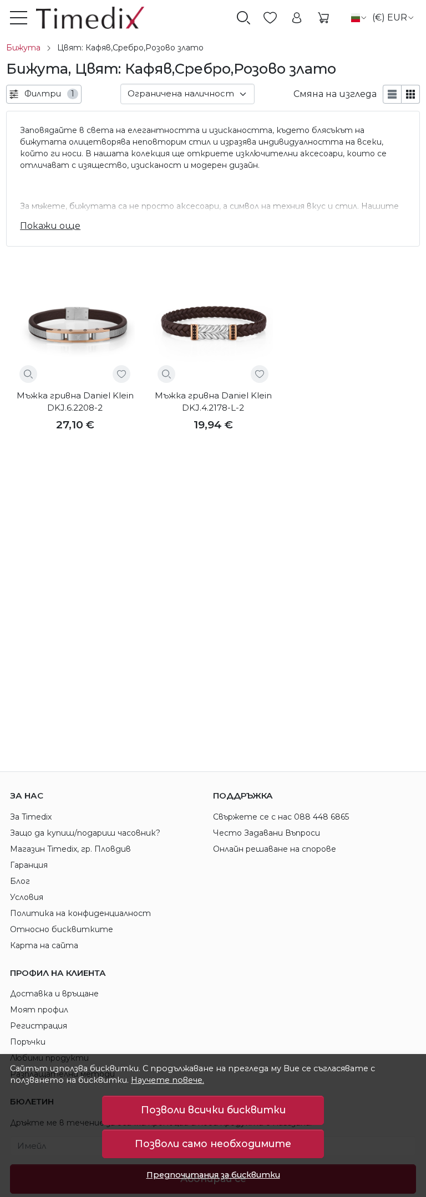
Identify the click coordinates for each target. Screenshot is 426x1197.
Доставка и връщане (54, 994)
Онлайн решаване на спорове (274, 849)
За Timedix (31, 817)
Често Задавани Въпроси (266, 833)
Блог (20, 881)
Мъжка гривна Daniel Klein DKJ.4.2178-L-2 (213, 401)
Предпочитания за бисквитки (213, 1175)
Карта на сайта (44, 945)
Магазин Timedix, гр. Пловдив (70, 849)
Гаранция (29, 865)
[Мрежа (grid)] (411, 94)
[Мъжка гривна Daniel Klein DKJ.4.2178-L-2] (213, 327)
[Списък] (392, 94)
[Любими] (270, 18)
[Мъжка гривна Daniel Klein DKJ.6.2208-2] (75, 327)
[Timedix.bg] (85, 17)
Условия (26, 897)
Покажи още (50, 226)
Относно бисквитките (61, 929)
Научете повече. (167, 1080)
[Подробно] (28, 374)
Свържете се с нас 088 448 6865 (281, 817)
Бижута (23, 48)
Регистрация (38, 1026)
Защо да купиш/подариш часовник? (85, 833)
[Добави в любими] (121, 374)
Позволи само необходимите (213, 1143)
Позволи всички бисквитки (213, 1110)
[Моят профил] (297, 18)
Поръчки (27, 1042)
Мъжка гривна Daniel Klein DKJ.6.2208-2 (75, 401)
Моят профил (39, 1010)
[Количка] (323, 18)
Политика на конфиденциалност (80, 913)
